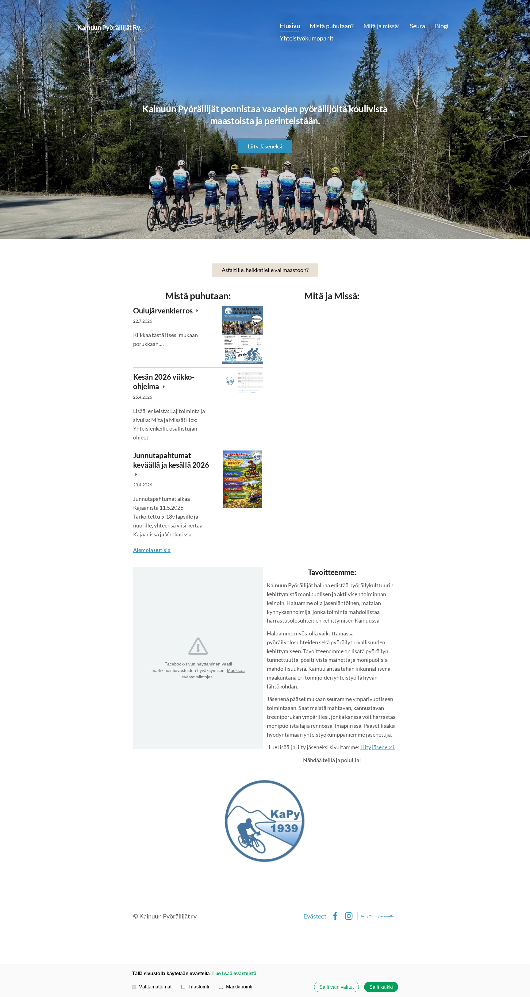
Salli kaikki (381, 987)
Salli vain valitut (336, 987)
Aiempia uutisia (152, 549)
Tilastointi (198, 986)
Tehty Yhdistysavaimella (377, 916)
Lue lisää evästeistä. (235, 973)
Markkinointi (239, 986)
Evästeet (314, 916)
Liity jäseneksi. (377, 747)
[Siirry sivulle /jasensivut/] (265, 820)
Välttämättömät (155, 986)
